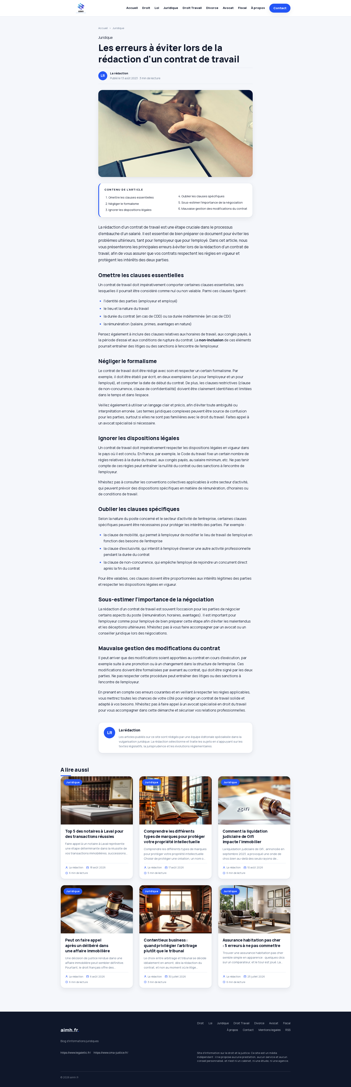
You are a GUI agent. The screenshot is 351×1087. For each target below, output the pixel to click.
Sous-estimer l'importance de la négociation (212, 202)
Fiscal (242, 8)
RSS (287, 1030)
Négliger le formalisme (123, 204)
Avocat (228, 8)
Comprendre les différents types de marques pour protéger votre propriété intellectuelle (174, 836)
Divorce (212, 8)
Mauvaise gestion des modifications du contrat (214, 208)
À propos (258, 8)
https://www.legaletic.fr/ (76, 1052)
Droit (146, 8)
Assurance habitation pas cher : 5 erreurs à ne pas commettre (252, 942)
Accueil (132, 8)
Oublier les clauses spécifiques (202, 196)
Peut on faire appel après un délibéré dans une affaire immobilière (87, 945)
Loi (157, 8)
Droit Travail (192, 8)
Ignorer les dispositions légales (130, 210)
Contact (279, 8)
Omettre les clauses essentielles (131, 197)
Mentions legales (270, 1030)
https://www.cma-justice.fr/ (111, 1052)
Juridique (171, 8)
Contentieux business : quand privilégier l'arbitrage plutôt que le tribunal (170, 945)
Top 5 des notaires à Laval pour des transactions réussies (94, 834)
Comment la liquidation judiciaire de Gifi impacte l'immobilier (245, 836)
